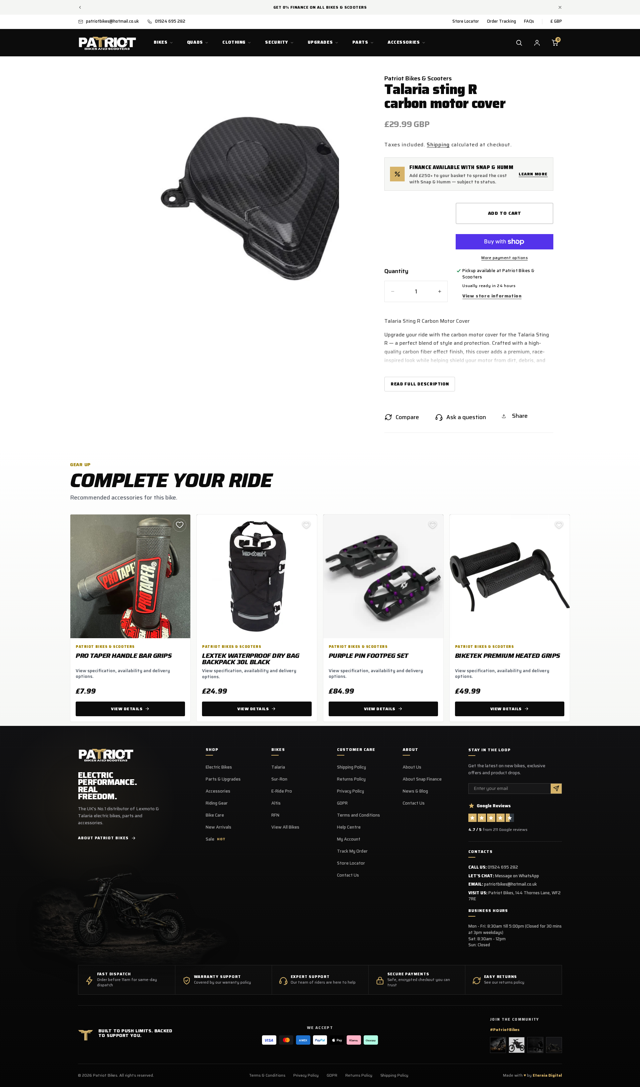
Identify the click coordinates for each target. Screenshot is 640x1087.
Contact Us (348, 875)
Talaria (278, 767)
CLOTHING (234, 42)
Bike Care (215, 815)
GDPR (342, 803)
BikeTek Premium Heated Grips (507, 655)
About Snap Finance (422, 779)
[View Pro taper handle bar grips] (130, 576)
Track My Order (352, 851)
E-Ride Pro (281, 791)
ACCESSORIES (404, 42)
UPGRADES (320, 42)
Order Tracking (501, 21)
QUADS (195, 42)
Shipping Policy (351, 767)
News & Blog (415, 791)
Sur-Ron (279, 779)
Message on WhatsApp (517, 876)
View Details (126, 709)
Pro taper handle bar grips (123, 655)
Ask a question (466, 417)
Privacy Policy (350, 791)
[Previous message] (80, 7)
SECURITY (276, 42)
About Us (412, 767)
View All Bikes (285, 827)
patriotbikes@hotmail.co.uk (510, 884)
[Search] (519, 43)
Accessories (218, 791)
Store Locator (465, 21)
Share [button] (520, 415)
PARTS (360, 42)
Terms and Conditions (358, 815)
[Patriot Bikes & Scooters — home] (107, 42)
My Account (348, 839)
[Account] (537, 43)
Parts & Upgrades (223, 779)
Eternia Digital (547, 1075)
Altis (276, 803)
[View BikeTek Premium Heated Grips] (510, 576)
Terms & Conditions (267, 1075)
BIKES (161, 42)
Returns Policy (351, 779)
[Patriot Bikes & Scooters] (106, 755)
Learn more (533, 174)
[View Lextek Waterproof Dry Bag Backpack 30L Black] (257, 576)
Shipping (438, 144)
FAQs (529, 21)
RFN (275, 815)
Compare (407, 417)
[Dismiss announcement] (560, 7)
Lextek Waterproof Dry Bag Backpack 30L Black (250, 659)
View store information (491, 295)
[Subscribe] (556, 789)
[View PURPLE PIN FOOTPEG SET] (383, 576)
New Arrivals (218, 827)
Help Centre (349, 827)
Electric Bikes (219, 767)
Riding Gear (217, 803)
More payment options (504, 258)
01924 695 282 (503, 867)
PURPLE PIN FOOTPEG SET (368, 655)
